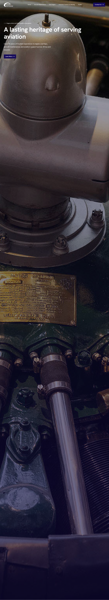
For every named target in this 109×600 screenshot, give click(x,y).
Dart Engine (52, 4)
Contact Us (98, 4)
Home (29, 4)
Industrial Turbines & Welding (67, 4)
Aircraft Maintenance (40, 4)
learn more (8, 56)
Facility (80, 4)
